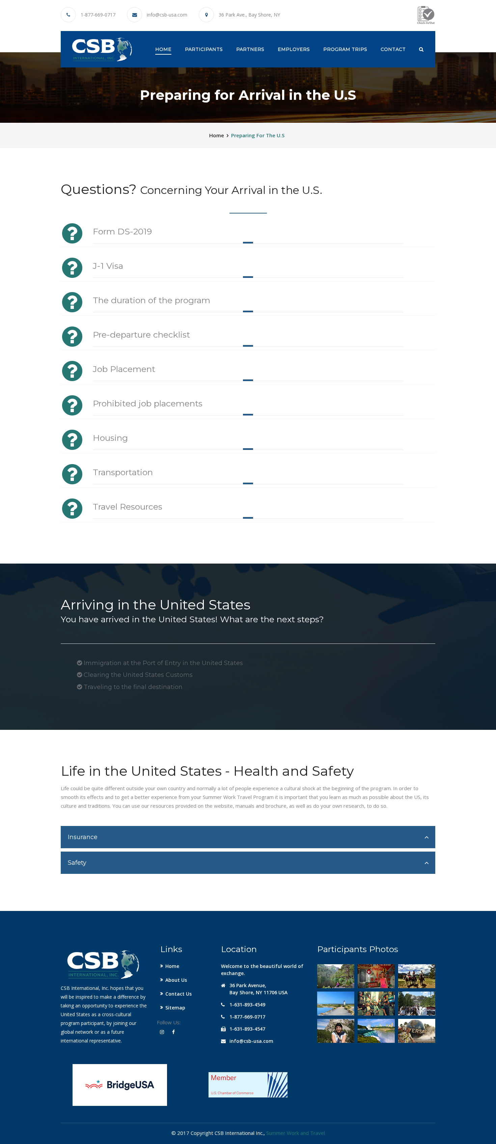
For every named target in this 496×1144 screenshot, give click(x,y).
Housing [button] (110, 438)
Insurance (83, 837)
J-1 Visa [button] (108, 266)
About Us (176, 980)
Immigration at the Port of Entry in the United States (162, 663)
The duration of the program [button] (151, 300)
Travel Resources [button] (127, 507)
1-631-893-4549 (247, 1004)
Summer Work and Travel (295, 1132)
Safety (77, 862)
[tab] (248, 837)
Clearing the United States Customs (137, 675)
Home (163, 49)
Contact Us (178, 994)
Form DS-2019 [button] (122, 231)
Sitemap (175, 1007)
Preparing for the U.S (257, 135)
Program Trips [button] (345, 49)
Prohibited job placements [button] (147, 403)
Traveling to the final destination (132, 687)
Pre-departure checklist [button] (141, 335)
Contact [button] (393, 49)
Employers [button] (294, 49)
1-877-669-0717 (98, 14)
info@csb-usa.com (167, 14)
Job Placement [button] (124, 369)
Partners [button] (250, 49)
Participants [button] (204, 49)
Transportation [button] (123, 472)
